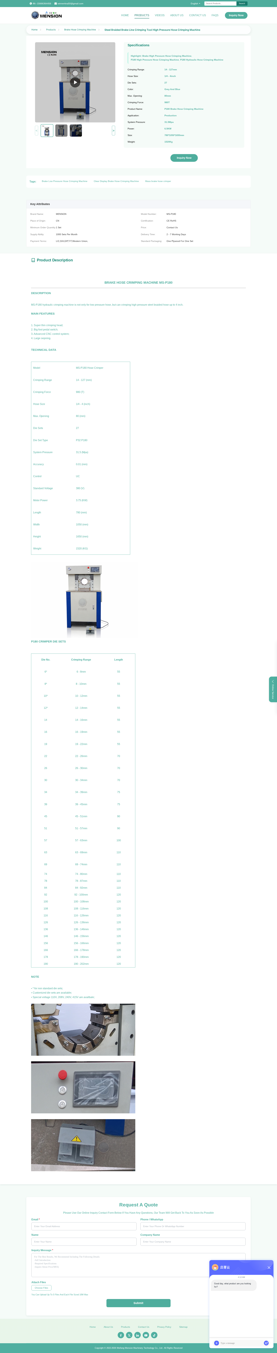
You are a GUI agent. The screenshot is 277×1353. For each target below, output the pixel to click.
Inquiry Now (236, 15)
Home (125, 15)
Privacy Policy (164, 1327)
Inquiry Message (42, 1250)
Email (35, 1219)
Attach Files (38, 1282)
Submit (138, 1303)
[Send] (266, 1343)
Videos (160, 15)
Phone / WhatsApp (151, 1219)
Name (34, 1235)
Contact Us (197, 15)
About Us (177, 15)
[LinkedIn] (137, 1335)
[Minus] (269, 1268)
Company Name (150, 1235)
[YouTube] (146, 1335)
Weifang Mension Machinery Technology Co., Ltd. (140, 1348)
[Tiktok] (154, 1335)
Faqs (215, 15)
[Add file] (216, 1343)
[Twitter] (129, 1335)
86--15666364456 (42, 3)
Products (141, 15)
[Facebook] (121, 1335)
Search (242, 3)
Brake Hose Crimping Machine (80, 29)
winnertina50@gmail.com (70, 3)
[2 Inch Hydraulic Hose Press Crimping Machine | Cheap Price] (75, 82)
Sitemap (183, 1327)
